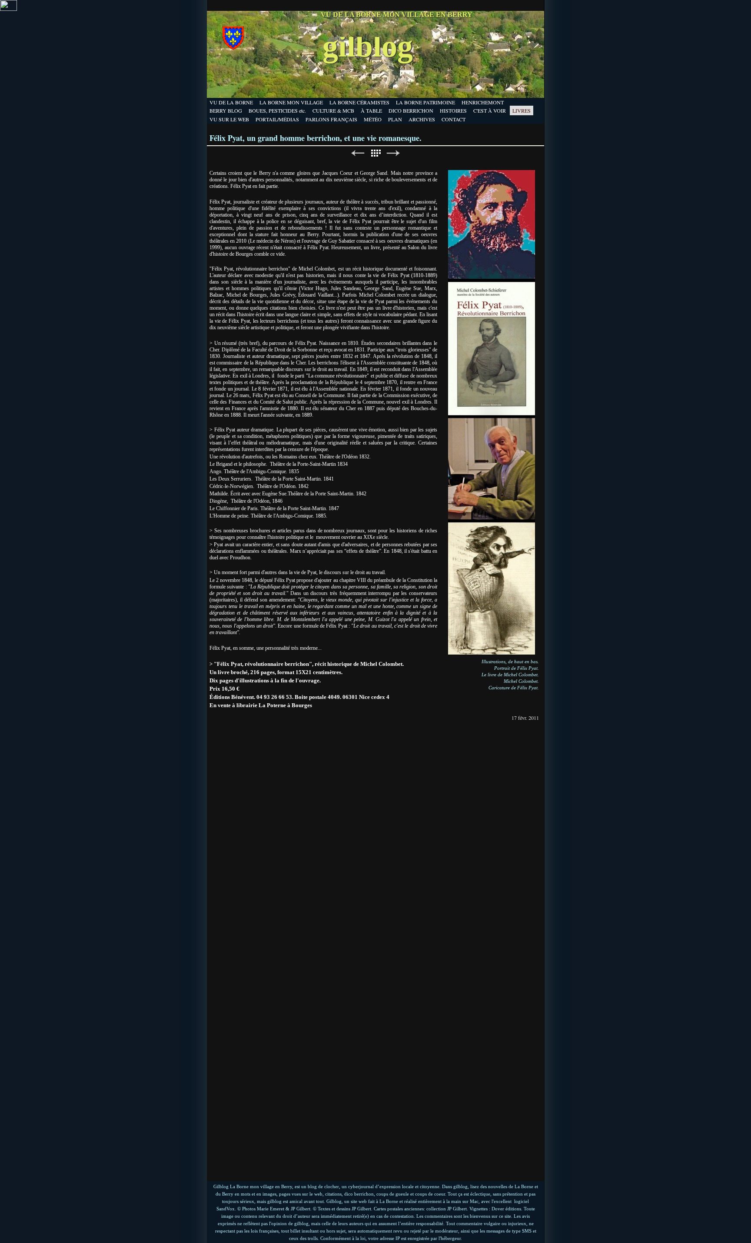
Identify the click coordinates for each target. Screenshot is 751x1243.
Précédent (357, 153)
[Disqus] (375, 831)
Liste (375, 153)
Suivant (393, 153)
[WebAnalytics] (8, 8)
